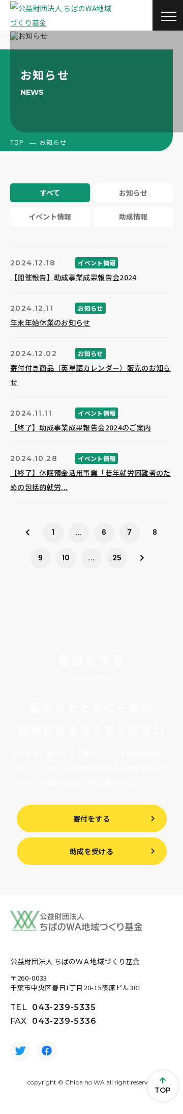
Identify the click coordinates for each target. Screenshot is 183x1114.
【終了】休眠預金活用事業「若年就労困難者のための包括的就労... (90, 480)
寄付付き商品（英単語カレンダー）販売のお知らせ (90, 375)
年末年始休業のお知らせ (50, 322)
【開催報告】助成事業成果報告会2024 (73, 277)
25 (117, 558)
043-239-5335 (64, 1007)
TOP (17, 142)
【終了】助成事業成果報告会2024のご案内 (80, 427)
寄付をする (91, 818)
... (78, 532)
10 (66, 558)
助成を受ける (91, 851)
